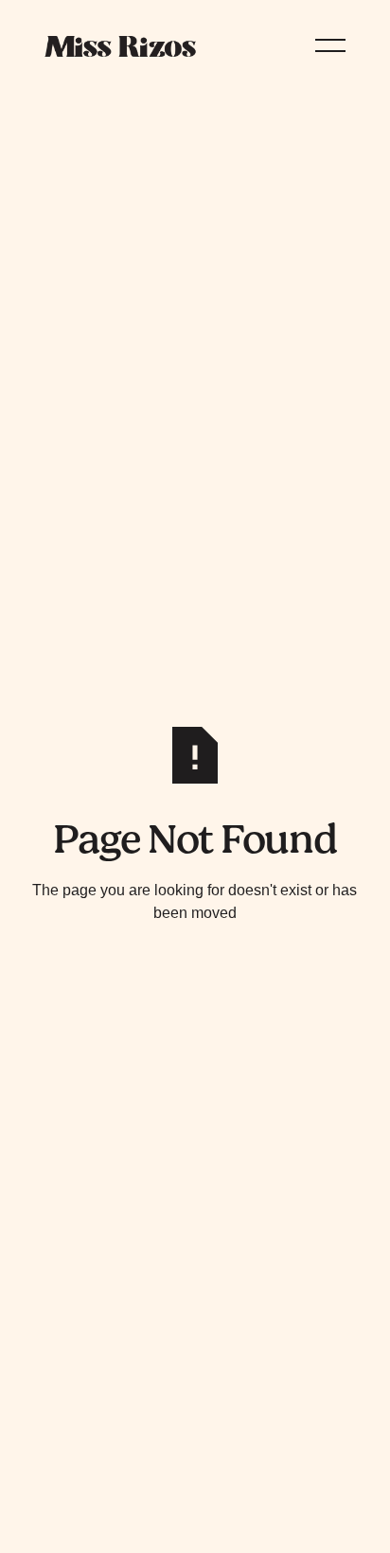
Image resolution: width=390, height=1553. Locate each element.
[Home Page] (120, 45)
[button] (330, 45)
